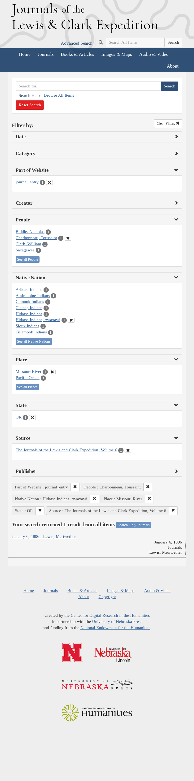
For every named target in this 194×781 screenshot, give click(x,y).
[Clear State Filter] (32, 417)
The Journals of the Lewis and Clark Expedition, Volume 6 (66, 450)
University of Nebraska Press (117, 621)
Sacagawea (25, 250)
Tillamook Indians (31, 332)
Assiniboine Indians (33, 295)
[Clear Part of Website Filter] (49, 182)
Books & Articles (77, 54)
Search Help (29, 95)
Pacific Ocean (28, 377)
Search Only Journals (134, 525)
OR (19, 417)
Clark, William (28, 244)
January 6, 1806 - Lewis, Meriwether (44, 536)
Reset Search (30, 105)
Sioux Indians (27, 326)
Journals (46, 54)
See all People (27, 259)
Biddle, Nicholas (30, 231)
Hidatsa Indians (29, 313)
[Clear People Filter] (68, 238)
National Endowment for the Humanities (115, 627)
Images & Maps (116, 54)
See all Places (27, 387)
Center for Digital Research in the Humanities (110, 615)
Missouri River (28, 371)
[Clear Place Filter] (52, 372)
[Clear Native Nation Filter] (71, 320)
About (173, 66)
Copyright (107, 596)
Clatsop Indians (29, 307)
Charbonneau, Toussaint (36, 237)
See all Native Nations (33, 341)
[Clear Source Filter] (128, 450)
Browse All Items (59, 95)
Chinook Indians (30, 301)
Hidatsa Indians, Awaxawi (38, 319)
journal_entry (27, 182)
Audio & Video (153, 54)
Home (25, 54)
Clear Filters (166, 123)
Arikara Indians (29, 289)
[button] (75, 487)
